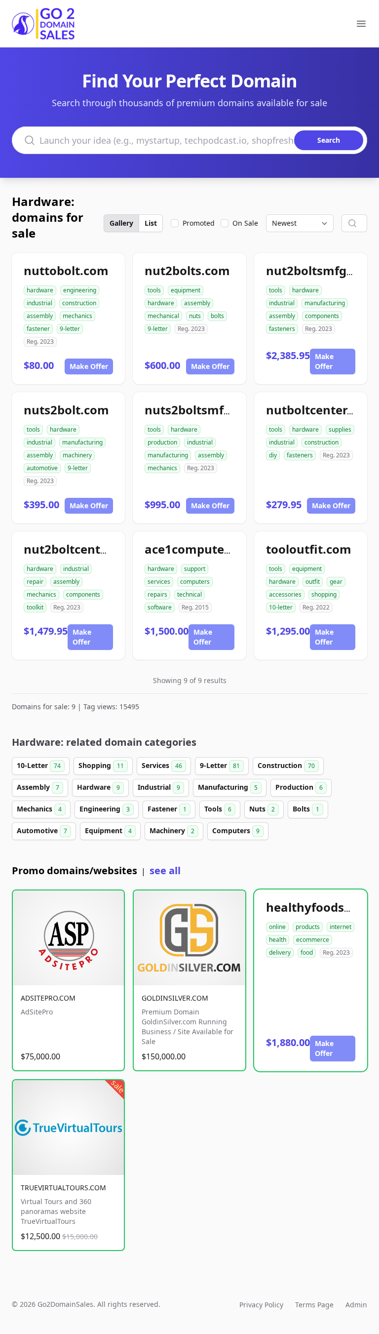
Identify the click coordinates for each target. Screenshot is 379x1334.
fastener (38, 328)
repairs (157, 594)
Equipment (108, 830)
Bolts (306, 808)
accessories (285, 594)
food (307, 952)
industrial (39, 303)
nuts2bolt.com (66, 410)
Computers (236, 830)
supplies (340, 429)
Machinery (172, 830)
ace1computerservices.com (225, 549)
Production (299, 787)
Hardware (98, 787)
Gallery (121, 223)
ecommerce (312, 939)
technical (189, 594)
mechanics (77, 316)
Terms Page (314, 1304)
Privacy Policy (261, 1304)
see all (165, 870)
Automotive (42, 830)
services (159, 581)
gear (336, 581)
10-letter (281, 607)
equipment (185, 290)
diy (273, 455)
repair (35, 581)
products (308, 927)
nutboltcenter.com (321, 410)
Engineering (104, 808)
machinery (77, 455)
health (277, 939)
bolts (217, 316)
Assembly (38, 787)
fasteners (282, 328)
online (277, 927)
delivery (280, 952)
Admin (356, 1304)
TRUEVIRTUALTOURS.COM (63, 1187)
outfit (312, 581)
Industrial (159, 787)
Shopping (101, 765)
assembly (40, 316)
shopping (324, 594)
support (194, 569)
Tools (217, 808)
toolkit (35, 607)
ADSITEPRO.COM (48, 998)
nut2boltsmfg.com (320, 270)
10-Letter (39, 765)
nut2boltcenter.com (82, 549)
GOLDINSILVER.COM (175, 998)
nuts (195, 316)
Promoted (199, 223)
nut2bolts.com (187, 270)
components (322, 316)
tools (154, 290)
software (160, 607)
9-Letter (220, 765)
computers (195, 581)
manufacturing (324, 303)
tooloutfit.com (308, 549)
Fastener (167, 808)
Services (162, 765)
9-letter (70, 328)
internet (340, 927)
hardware (40, 290)
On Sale (245, 223)
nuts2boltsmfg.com (202, 410)
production (162, 442)
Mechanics (39, 808)
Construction (286, 765)
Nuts (262, 808)
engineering (79, 290)
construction (79, 303)
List (151, 223)
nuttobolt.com (66, 270)
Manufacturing (228, 787)
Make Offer (89, 366)
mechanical (163, 316)
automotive (42, 468)
